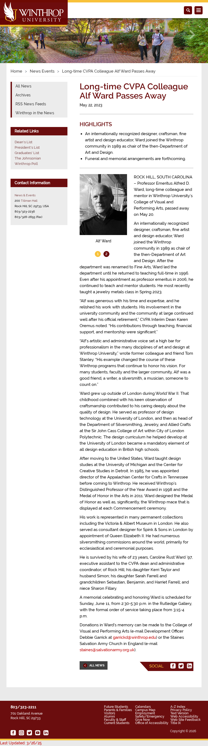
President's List (27, 147)
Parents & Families (118, 710)
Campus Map (145, 710)
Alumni (109, 716)
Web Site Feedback (185, 720)
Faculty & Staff (115, 720)
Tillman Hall (29, 201)
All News (23, 86)
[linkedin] (189, 666)
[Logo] (34, 14)
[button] (15, 34)
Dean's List (23, 142)
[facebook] (173, 666)
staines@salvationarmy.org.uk (107, 649)
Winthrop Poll (26, 164)
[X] (181, 666)
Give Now (142, 720)
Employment (145, 713)
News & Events (25, 195)
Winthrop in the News (34, 113)
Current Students (116, 723)
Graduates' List (27, 153)
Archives (23, 95)
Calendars (143, 707)
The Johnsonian (28, 158)
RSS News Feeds (30, 104)
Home (16, 71)
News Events (42, 71)
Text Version (179, 713)
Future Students (116, 707)
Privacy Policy (181, 710)
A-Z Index (177, 707)
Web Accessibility (184, 716)
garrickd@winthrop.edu (134, 637)
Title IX (175, 723)
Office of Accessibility (151, 723)
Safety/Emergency (149, 716)
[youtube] (37, 732)
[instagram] (21, 732)
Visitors (109, 713)
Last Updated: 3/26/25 (21, 743)
